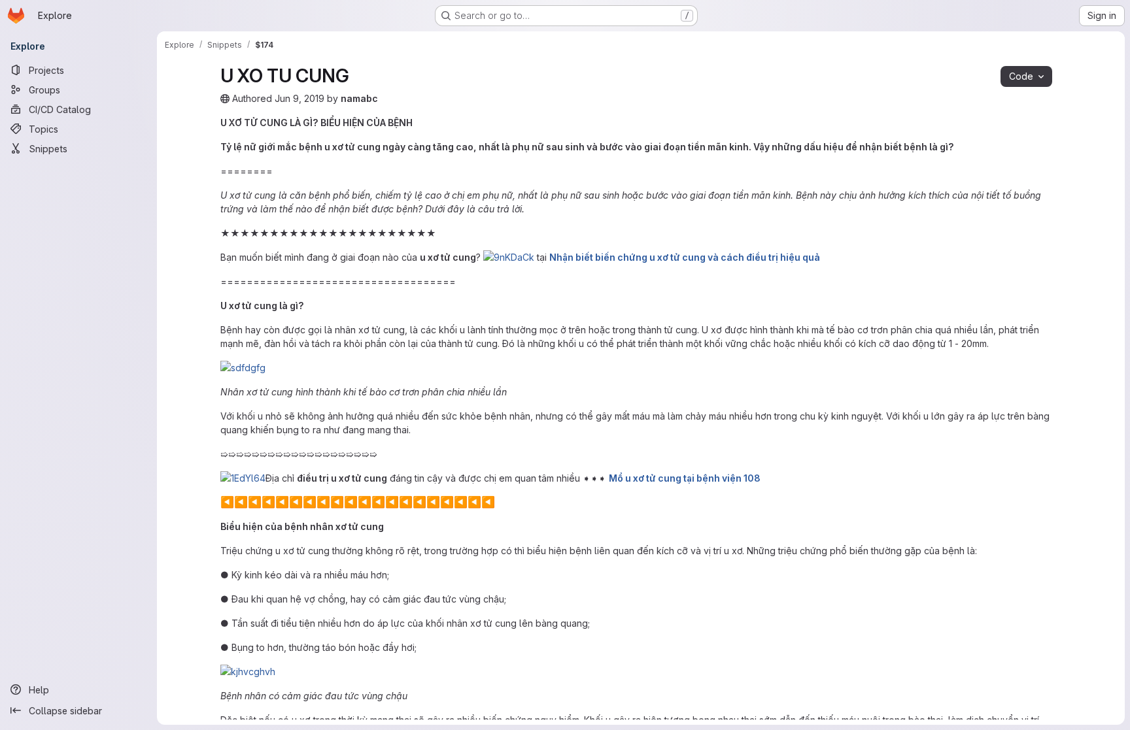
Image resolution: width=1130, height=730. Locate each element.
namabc (359, 98)
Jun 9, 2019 (299, 98)
